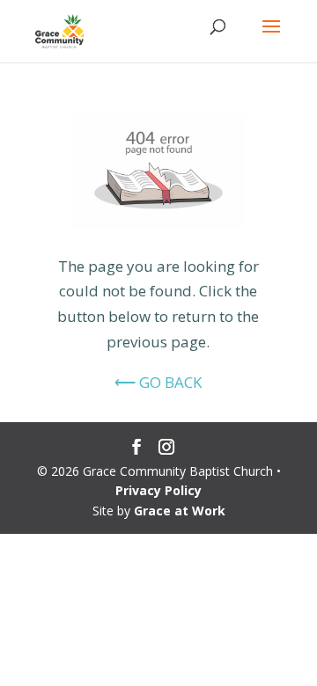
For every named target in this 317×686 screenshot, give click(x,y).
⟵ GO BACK (158, 382)
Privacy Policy (158, 490)
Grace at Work (179, 510)
